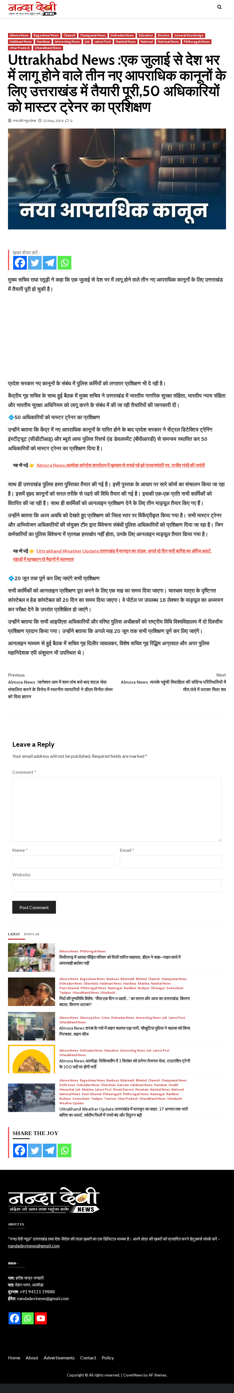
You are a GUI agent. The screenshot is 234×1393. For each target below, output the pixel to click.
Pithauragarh (112, 1094)
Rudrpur (144, 988)
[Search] (219, 7)
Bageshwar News (46, 35)
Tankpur (65, 992)
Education (146, 35)
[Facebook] (20, 263)
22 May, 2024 (53, 121)
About (32, 1357)
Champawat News (93, 35)
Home (14, 1357)
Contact (88, 1357)
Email (127, 850)
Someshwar (174, 988)
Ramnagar (115, 988)
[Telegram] (50, 263)
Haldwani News (21, 42)
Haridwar (43, 42)
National (147, 42)
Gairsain (123, 1085)
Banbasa (112, 979)
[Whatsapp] (64, 263)
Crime (105, 1017)
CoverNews (133, 1375)
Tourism (110, 1098)
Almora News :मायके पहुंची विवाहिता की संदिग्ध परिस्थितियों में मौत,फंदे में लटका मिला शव (173, 682)
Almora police (90, 1017)
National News (168, 42)
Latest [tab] (14, 934)
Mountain (142, 1089)
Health (173, 1085)
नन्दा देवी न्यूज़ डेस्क (24, 121)
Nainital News (126, 42)
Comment (24, 772)
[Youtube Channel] (41, 1318)
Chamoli (69, 35)
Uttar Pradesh (20, 48)
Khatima (144, 983)
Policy (108, 1357)
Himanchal (66, 1089)
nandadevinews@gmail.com (34, 1245)
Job (87, 42)
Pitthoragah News (197, 42)
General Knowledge (188, 35)
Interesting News (67, 42)
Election (164, 35)
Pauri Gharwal (69, 988)
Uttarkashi (107, 992)
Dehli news (67, 1085)
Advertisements (59, 1357)
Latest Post (102, 42)
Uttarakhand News (48, 48)
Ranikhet (130, 988)
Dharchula (91, 983)
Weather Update (71, 1103)
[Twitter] (35, 263)
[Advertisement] (117, 336)
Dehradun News (122, 35)
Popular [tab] (31, 934)
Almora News (19, 35)
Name (20, 850)
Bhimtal (141, 979)
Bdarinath (127, 979)
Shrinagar (158, 988)
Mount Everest (123, 1089)
